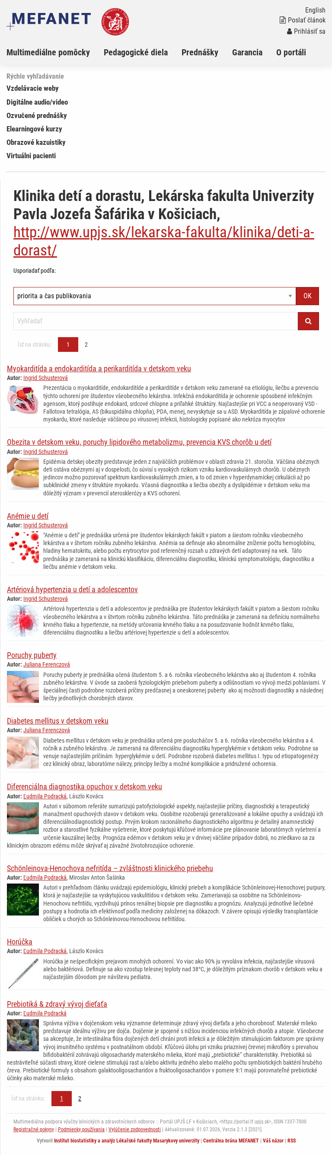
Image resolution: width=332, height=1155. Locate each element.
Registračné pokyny (33, 1129)
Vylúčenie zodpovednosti (135, 1129)
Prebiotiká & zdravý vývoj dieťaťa (57, 1003)
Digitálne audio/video (37, 102)
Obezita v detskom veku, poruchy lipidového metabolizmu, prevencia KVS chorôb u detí (139, 442)
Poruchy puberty (32, 655)
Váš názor (273, 1141)
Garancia (247, 52)
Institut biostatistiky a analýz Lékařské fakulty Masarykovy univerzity (126, 1141)
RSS (291, 1141)
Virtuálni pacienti (31, 155)
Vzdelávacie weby (32, 88)
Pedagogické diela (136, 52)
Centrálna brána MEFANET (231, 1141)
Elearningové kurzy (34, 128)
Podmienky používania (81, 1129)
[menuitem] (55, 52)
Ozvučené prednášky (36, 115)
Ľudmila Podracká (45, 796)
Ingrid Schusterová (45, 377)
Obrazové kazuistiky (36, 142)
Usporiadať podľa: (34, 270)
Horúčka (19, 941)
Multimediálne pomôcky (48, 52)
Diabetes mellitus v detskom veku (58, 720)
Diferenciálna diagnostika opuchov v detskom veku (84, 786)
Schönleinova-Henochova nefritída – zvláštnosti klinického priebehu (110, 868)
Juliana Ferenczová (46, 664)
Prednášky (200, 52)
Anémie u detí (27, 515)
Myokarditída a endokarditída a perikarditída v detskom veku (99, 368)
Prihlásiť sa (310, 31)
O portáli (291, 52)
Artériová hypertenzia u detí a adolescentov (72, 589)
